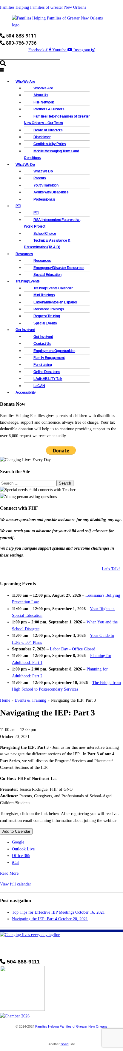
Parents (39, 178)
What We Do (43, 171)
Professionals (44, 199)
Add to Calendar (16, 831)
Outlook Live (23, 849)
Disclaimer (41, 137)
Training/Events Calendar (53, 288)
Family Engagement (49, 358)
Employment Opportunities (54, 351)
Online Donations (46, 372)
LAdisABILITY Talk (47, 379)
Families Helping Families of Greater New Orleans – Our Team (57, 119)
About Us (40, 95)
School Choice (44, 233)
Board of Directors (47, 130)
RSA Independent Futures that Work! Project (52, 223)
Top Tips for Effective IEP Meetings (58, 912)
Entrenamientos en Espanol (55, 302)
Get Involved (43, 337)
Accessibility (26, 392)
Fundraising (42, 365)
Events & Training (30, 700)
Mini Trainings (44, 295)
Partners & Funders (48, 109)
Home (5, 700)
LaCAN (39, 386)
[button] (61, 70)
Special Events (45, 323)
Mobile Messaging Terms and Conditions (51, 154)
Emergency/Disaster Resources (58, 268)
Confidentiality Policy (49, 144)
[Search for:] (28, 483)
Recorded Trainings (48, 309)
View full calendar (15, 884)
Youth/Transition (45, 185)
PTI (18, 206)
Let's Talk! (111, 569)
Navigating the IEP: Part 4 (50, 919)
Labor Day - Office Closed (72, 649)
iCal (15, 862)
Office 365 (21, 855)
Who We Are (43, 88)
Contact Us (42, 344)
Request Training (46, 316)
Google (18, 842)
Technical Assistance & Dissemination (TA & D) (47, 243)
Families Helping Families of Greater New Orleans (43, 7)
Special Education (47, 275)
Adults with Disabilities (50, 192)
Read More (9, 873)
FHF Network (43, 102)
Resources (42, 260)
